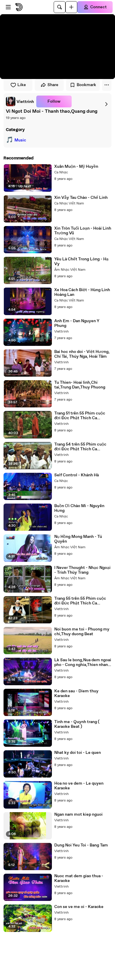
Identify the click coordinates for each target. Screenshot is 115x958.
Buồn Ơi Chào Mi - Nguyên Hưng (79, 508)
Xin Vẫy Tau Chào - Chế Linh (81, 197)
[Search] (59, 7)
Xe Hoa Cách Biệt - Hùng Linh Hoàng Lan (82, 292)
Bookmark (86, 85)
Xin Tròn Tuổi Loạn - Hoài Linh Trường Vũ (82, 231)
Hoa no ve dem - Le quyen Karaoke (79, 786)
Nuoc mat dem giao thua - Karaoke (78, 878)
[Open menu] (8, 7)
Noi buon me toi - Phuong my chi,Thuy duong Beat (81, 631)
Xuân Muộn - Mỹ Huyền (76, 166)
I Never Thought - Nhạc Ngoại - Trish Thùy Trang (82, 570)
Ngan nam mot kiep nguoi (78, 814)
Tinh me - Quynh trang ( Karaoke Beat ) (76, 724)
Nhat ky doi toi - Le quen (77, 752)
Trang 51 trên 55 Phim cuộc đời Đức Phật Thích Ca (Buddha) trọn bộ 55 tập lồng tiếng (81, 415)
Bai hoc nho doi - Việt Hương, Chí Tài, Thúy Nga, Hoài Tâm (82, 354)
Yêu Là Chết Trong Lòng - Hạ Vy (81, 261)
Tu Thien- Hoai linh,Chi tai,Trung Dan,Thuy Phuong (79, 385)
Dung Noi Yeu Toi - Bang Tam (81, 845)
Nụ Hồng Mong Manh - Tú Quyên (78, 539)
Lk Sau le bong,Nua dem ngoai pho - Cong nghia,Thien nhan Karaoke (82, 662)
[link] (20, 101)
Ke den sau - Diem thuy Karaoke (76, 693)
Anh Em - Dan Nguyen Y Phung (76, 323)
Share (52, 85)
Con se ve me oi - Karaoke (79, 906)
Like (21, 85)
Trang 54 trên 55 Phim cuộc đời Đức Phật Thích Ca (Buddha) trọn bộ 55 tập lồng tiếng (81, 446)
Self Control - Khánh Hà (76, 475)
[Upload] (71, 7)
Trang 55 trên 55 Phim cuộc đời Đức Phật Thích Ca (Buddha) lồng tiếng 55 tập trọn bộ (80, 601)
